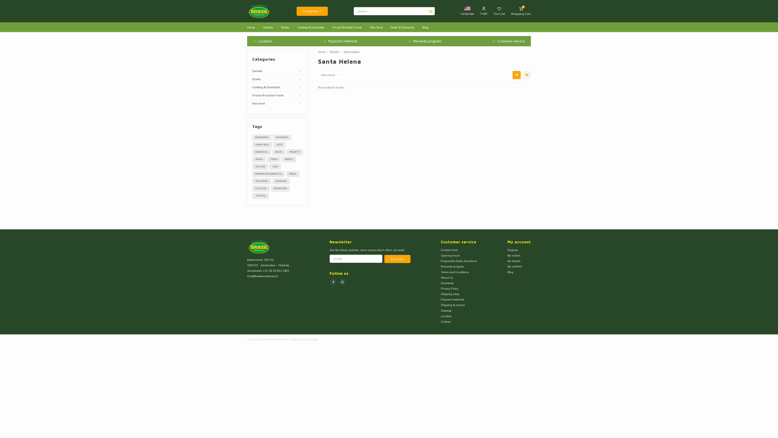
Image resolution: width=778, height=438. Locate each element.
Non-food (376, 27)
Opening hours (450, 255)
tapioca (260, 195)
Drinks (285, 27)
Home (251, 27)
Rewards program (427, 41)
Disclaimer (447, 283)
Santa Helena (352, 52)
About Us (447, 277)
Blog (425, 27)
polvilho (261, 188)
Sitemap (446, 310)
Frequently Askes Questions (459, 261)
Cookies (446, 321)
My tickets (514, 261)
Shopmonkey (310, 339)
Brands (334, 52)
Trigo (274, 159)
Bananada (261, 137)
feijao (292, 173)
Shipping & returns (453, 305)
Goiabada (282, 137)
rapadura (280, 188)
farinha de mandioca (268, 173)
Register (513, 250)
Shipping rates (450, 294)
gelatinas (261, 181)
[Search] (431, 11)
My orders (514, 255)
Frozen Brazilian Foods (347, 27)
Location (265, 41)
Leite (280, 144)
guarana (281, 181)
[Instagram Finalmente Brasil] (342, 282)
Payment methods (342, 41)
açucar (260, 166)
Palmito (295, 151)
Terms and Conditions (455, 272)
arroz (289, 159)
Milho (278, 151)
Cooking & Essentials (311, 27)
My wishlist (515, 266)
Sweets (268, 27)
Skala (259, 159)
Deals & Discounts (402, 27)
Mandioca (261, 151)
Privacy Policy (449, 288)
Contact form (449, 250)
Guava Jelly (262, 144)
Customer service (511, 41)
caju (275, 166)
